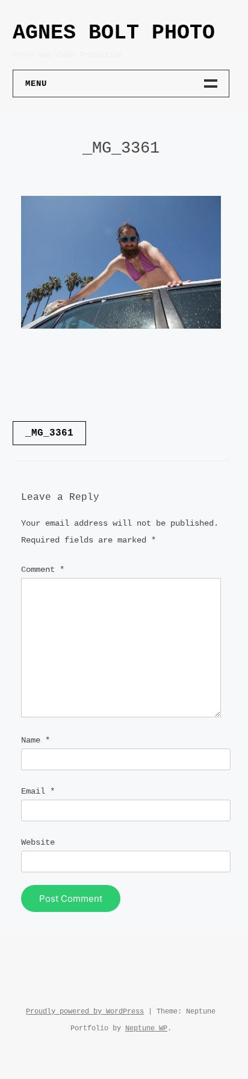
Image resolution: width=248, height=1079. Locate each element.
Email (38, 791)
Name (35, 740)
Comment (42, 569)
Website (38, 842)
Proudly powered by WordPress (85, 1012)
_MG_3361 (49, 433)
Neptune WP (146, 1028)
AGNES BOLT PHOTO (114, 33)
